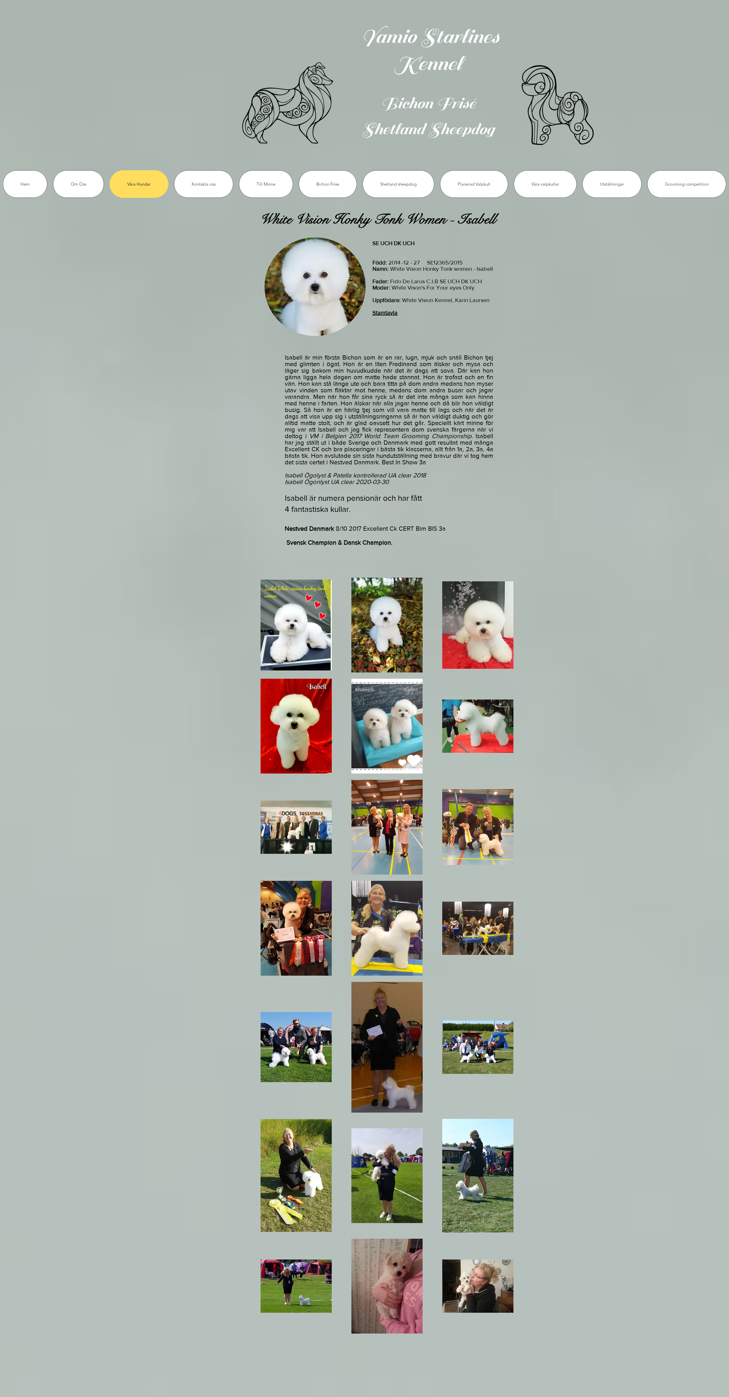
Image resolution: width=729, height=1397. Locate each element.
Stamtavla (385, 312)
